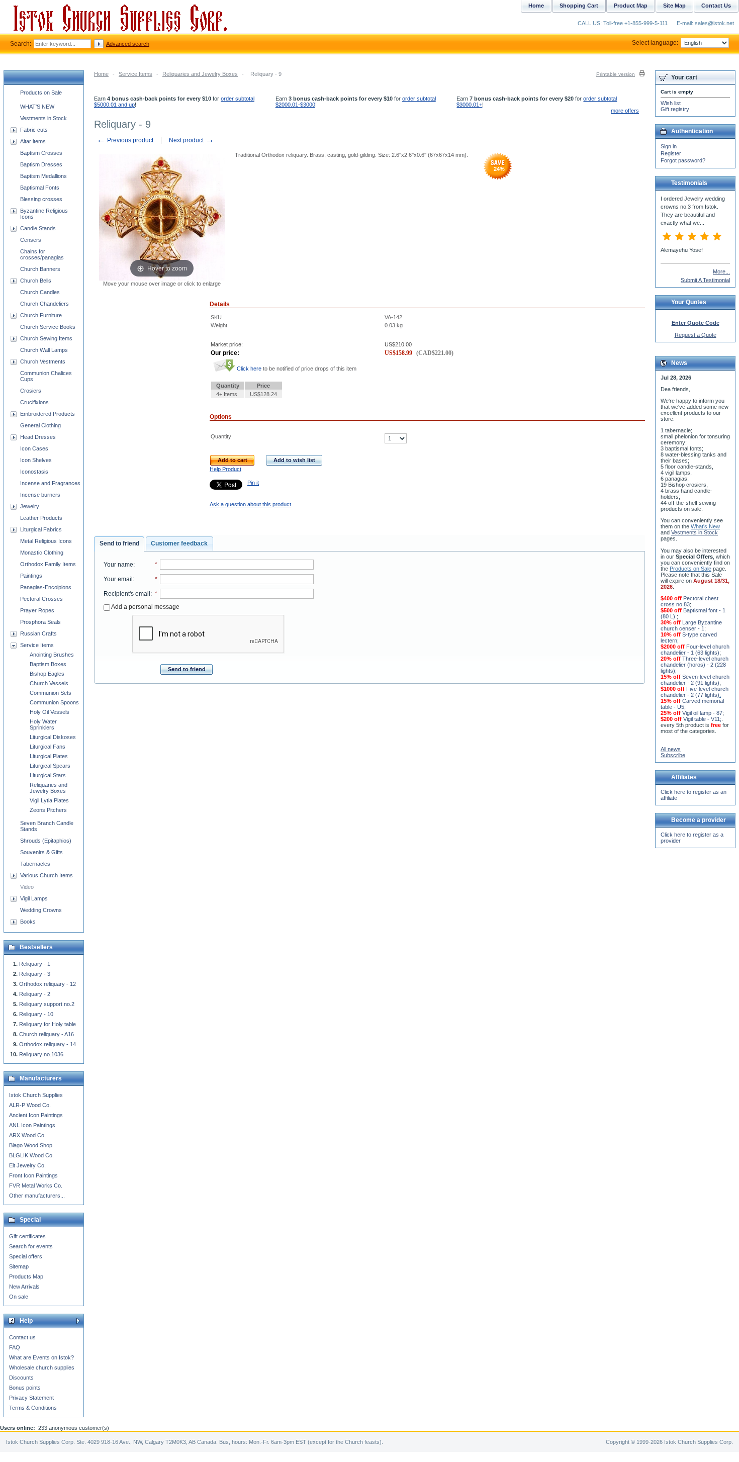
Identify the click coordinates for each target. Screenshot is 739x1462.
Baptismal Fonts (39, 188)
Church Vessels (49, 683)
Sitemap (19, 1266)
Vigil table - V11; (702, 719)
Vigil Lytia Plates (49, 800)
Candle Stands (38, 228)
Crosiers (30, 391)
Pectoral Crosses (41, 599)
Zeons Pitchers (48, 810)
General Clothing (40, 425)
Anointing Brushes (52, 655)
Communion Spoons (54, 702)
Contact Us (716, 6)
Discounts (21, 1378)
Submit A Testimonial (705, 280)
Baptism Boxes (48, 664)
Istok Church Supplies (36, 1095)
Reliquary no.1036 (41, 1054)
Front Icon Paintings (33, 1175)
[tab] (119, 544)
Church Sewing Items (46, 338)
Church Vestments (42, 361)
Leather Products (41, 518)
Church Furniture (41, 315)
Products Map (26, 1276)
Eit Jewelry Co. (27, 1165)
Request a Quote (695, 335)
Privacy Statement (31, 1398)
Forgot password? (683, 160)
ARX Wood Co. (27, 1135)
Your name (118, 564)
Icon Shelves (36, 460)
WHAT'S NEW (37, 107)
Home (101, 74)
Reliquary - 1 (34, 964)
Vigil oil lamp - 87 (702, 713)
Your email (118, 579)
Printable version (615, 74)
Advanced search (127, 44)
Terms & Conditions (33, 1408)
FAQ (14, 1347)
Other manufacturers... (37, 1196)
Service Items (135, 74)
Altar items (33, 141)
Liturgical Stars (48, 775)
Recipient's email (127, 593)
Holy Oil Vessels (49, 712)
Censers (30, 240)
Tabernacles (35, 864)
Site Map (674, 6)
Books (28, 922)
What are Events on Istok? (41, 1357)
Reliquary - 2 (34, 994)
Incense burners (40, 495)
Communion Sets (50, 693)
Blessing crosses (41, 199)
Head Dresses (38, 437)
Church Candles (40, 292)
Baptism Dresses (41, 164)
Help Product (225, 469)
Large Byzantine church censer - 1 (691, 625)
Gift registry (675, 109)
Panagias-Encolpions (45, 587)
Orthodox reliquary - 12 (47, 984)
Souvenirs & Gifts (41, 852)
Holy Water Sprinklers (43, 724)
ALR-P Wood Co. (30, 1105)
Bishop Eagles (47, 674)
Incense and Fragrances (50, 483)
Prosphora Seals (40, 622)
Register (671, 153)
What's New (705, 526)
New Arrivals (24, 1287)
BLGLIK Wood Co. (31, 1155)
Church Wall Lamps (44, 350)
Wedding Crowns (41, 910)
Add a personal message (144, 606)
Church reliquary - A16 (46, 1034)
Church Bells (35, 281)
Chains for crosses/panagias (42, 254)
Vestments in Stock (43, 118)
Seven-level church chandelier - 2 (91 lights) (695, 680)
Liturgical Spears (50, 766)
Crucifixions (34, 402)
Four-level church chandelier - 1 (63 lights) (695, 650)
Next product (191, 140)
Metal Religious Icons (46, 541)
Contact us (22, 1337)
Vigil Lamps (34, 898)
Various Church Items (46, 875)
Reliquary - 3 (34, 974)
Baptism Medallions (43, 176)
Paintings (31, 576)
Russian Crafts (38, 633)
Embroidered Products (47, 414)
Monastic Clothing (41, 553)
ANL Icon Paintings (32, 1125)
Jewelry (29, 506)
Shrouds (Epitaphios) (45, 841)
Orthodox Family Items (48, 564)
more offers (625, 111)
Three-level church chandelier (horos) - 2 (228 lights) (694, 665)
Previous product (125, 140)
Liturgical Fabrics (41, 529)
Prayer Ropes (37, 610)
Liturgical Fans (47, 747)
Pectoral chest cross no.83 (689, 601)
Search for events (31, 1246)
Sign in (669, 146)
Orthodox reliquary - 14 (47, 1044)
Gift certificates (27, 1236)
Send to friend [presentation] (119, 543)
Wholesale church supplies (41, 1367)
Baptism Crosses (41, 153)
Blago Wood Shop (30, 1145)
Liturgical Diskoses (53, 737)
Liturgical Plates (49, 756)
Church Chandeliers (44, 304)
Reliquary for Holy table (47, 1024)
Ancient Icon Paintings (36, 1115)
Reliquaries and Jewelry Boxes (200, 74)
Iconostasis (34, 472)
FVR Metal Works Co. (35, 1185)
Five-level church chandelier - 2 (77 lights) (694, 692)
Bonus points (25, 1388)
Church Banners (40, 269)
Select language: (655, 42)
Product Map (631, 6)
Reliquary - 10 (36, 1014)
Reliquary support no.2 (46, 1004)
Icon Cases (34, 448)
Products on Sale (41, 92)
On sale (18, 1297)
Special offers (25, 1256)
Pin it (253, 483)
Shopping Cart (579, 6)
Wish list (671, 103)
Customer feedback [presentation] (179, 543)
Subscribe (673, 755)
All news (671, 749)
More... (721, 271)
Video (27, 887)
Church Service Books (47, 327)
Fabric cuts (34, 130)
